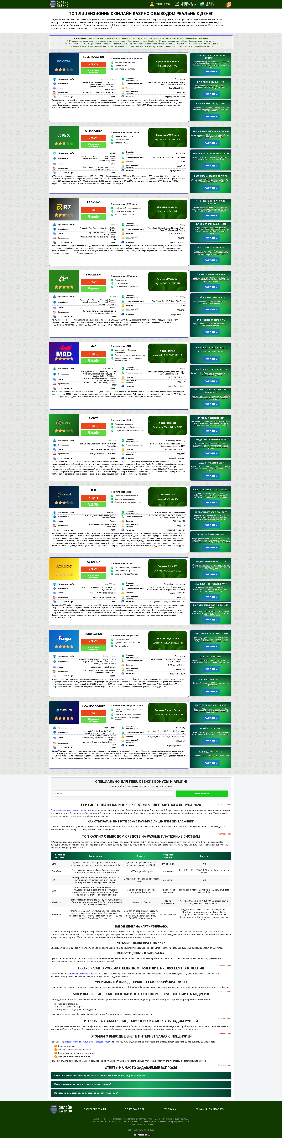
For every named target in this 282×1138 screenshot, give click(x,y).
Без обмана (170, 1109)
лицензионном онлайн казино (83, 974)
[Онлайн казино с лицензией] (58, 4)
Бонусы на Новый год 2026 (210, 1109)
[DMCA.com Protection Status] (142, 1135)
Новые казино (210, 4)
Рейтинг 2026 (163, 4)
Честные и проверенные (188, 4)
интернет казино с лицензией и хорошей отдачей (88, 1042)
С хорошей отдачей (95, 1109)
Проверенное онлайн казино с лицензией (71, 810)
